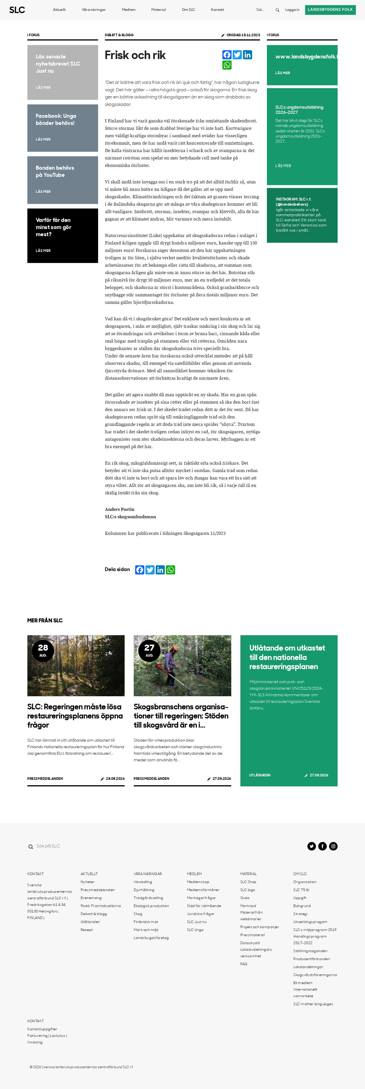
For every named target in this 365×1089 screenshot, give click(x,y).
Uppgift (300, 898)
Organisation (304, 882)
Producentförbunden (311, 959)
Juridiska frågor (201, 914)
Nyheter (88, 882)
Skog (138, 914)
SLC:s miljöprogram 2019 (315, 930)
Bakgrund (302, 906)
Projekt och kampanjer (259, 927)
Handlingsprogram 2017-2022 (310, 940)
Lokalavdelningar (308, 967)
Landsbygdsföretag (151, 938)
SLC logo (247, 890)
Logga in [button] (292, 10)
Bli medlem (303, 983)
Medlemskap (198, 882)
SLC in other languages (313, 1004)
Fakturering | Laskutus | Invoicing (47, 1039)
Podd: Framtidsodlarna (101, 906)
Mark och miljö (146, 930)
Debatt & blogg (119, 35)
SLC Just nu (197, 922)
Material (158, 10)
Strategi (300, 914)
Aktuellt (59, 10)
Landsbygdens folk (330, 10)
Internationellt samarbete (305, 993)
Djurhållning (144, 890)
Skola (245, 898)
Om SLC (188, 10)
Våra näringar (94, 10)
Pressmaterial (252, 935)
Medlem (129, 10)
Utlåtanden (260, 775)
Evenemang (91, 898)
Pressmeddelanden (45, 779)
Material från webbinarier (251, 916)
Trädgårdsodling (148, 898)
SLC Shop (248, 882)
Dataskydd (250, 943)
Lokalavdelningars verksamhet (256, 953)
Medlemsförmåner (203, 890)
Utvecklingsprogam (310, 922)
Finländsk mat (146, 922)
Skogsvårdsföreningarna (315, 975)
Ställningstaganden (310, 951)
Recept (87, 930)
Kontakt (217, 10)
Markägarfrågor (201, 898)
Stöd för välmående (204, 906)
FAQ (244, 964)
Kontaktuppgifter (42, 1029)
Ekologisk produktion (151, 906)
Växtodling (143, 882)
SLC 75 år (301, 890)
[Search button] (277, 10)
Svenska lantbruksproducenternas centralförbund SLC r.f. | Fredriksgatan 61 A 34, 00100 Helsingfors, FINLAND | (49, 902)
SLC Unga (195, 930)
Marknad (248, 906)
